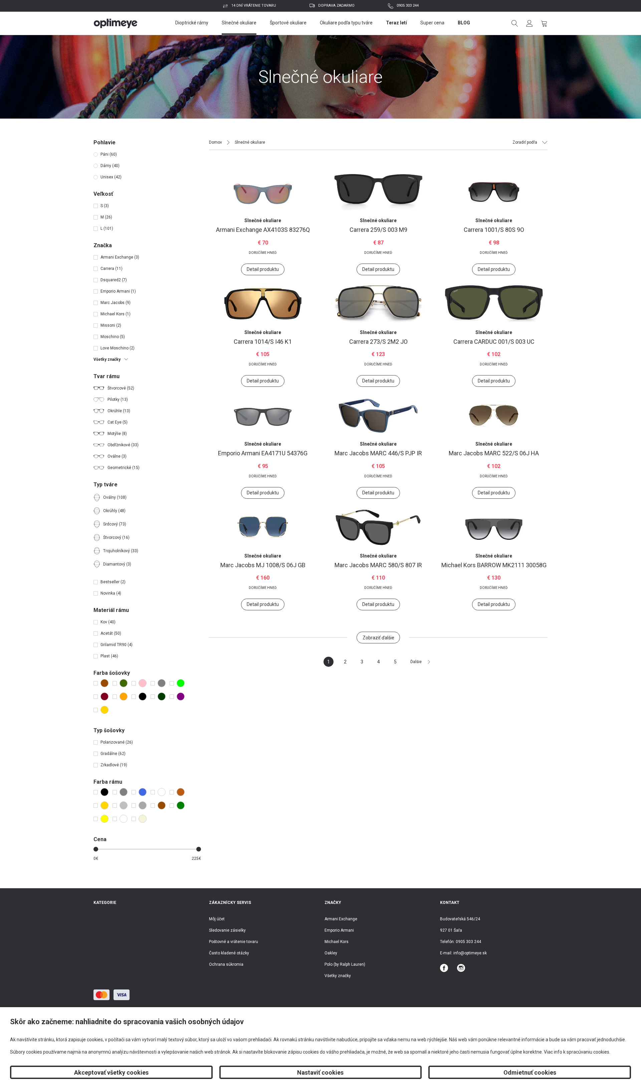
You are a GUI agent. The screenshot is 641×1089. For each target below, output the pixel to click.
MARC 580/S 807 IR (378, 565)
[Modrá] (122, 683)
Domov (215, 142)
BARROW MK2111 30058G (494, 565)
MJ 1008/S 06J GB (262, 565)
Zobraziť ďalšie (378, 637)
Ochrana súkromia (226, 964)
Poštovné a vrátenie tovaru (233, 941)
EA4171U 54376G (262, 453)
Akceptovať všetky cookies (111, 1072)
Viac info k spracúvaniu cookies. (577, 1052)
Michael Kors (337, 941)
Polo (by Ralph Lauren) (345, 964)
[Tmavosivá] (141, 805)
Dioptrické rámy (191, 22)
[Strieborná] (122, 805)
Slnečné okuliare (239, 22)
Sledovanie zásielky (227, 930)
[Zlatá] (103, 710)
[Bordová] (103, 696)
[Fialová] (179, 696)
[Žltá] (103, 819)
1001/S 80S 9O (494, 229)
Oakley (331, 953)
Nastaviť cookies (320, 1072)
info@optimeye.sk (470, 953)
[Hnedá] (103, 683)
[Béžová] (141, 819)
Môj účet (217, 919)
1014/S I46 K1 (263, 341)
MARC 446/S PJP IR (378, 453)
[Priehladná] (160, 792)
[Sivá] (160, 683)
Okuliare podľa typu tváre (346, 22)
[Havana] (179, 792)
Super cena (432, 22)
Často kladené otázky (229, 953)
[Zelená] (179, 683)
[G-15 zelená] (160, 696)
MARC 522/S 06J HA (494, 453)
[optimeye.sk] (115, 23)
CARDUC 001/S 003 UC (494, 341)
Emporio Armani (339, 930)
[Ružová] (141, 683)
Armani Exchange (341, 919)
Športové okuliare (288, 22)
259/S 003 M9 (378, 229)
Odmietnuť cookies (529, 1072)
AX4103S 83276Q (263, 229)
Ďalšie (416, 661)
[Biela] (122, 819)
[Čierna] (141, 696)
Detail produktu (263, 269)
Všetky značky (338, 975)
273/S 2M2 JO (378, 341)
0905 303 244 (408, 5)
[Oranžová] (122, 696)
